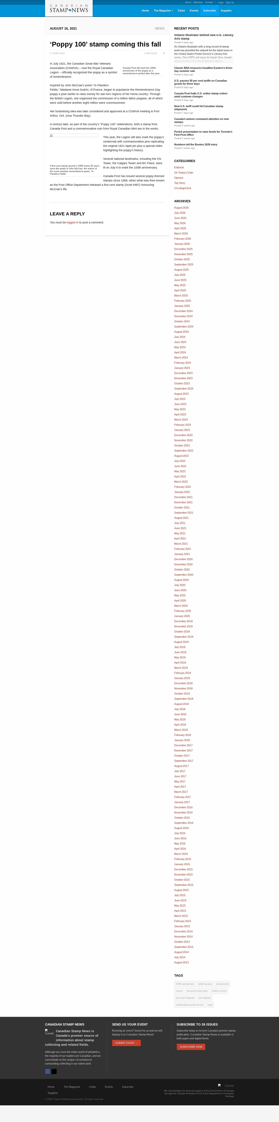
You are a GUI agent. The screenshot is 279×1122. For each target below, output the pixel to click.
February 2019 (182, 673)
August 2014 (181, 952)
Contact (209, 2)
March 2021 (181, 543)
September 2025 (183, 264)
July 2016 (179, 833)
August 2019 (181, 642)
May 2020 (180, 595)
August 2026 (181, 207)
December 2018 (183, 683)
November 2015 (183, 874)
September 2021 (183, 512)
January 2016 (182, 864)
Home (145, 10)
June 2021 (180, 528)
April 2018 (180, 724)
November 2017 (183, 750)
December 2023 (183, 373)
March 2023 (181, 419)
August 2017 (181, 766)
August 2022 (181, 455)
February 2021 (182, 549)
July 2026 (179, 212)
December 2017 (183, 745)
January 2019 (182, 678)
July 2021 (179, 523)
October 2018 (182, 693)
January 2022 (182, 492)
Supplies (226, 10)
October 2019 (182, 631)
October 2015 (182, 879)
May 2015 (180, 905)
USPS (210, 1004)
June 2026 (180, 218)
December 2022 (183, 435)
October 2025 (182, 259)
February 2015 (182, 921)
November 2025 (183, 254)
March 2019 (181, 667)
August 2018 (181, 704)
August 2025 (181, 269)
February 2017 (182, 797)
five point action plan (197, 991)
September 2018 (183, 698)
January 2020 (182, 616)
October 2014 (182, 941)
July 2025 (179, 275)
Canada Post (222, 984)
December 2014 (183, 931)
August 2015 (181, 890)
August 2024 (181, 331)
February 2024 (182, 362)
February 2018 (182, 735)
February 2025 (182, 300)
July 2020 (179, 585)
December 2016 (183, 807)
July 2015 (179, 895)
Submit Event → (126, 1043)
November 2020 (183, 564)
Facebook (47, 1071)
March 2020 (181, 605)
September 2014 (183, 947)
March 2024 (181, 357)
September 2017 (183, 760)
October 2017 (182, 755)
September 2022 (183, 450)
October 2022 (182, 445)
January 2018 (182, 740)
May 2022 (180, 471)
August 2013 (181, 962)
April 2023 (180, 414)
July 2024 (179, 337)
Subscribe (209, 10)
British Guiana (205, 984)
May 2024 (180, 347)
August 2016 (181, 828)
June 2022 (180, 466)
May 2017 (180, 781)
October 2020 (182, 569)
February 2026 (182, 238)
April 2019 (180, 662)
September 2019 (183, 636)
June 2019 (180, 652)
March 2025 (181, 295)
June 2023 (180, 404)
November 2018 (183, 688)
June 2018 (180, 714)
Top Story (179, 183)
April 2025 (180, 290)
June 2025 (180, 280)
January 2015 (182, 926)
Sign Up (230, 2)
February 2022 (182, 486)
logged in (72, 222)
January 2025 (182, 306)
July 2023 (179, 399)
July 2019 (179, 647)
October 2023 (182, 383)
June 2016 (180, 838)
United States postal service (190, 1004)
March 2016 (181, 854)
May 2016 (180, 843)
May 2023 (180, 409)
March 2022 (181, 481)
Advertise (198, 2)
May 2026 (180, 223)
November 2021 (183, 502)
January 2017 (182, 802)
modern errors (219, 991)
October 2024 (182, 321)
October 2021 (182, 507)
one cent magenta (185, 997)
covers (179, 991)
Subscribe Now (191, 1046)
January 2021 (182, 554)
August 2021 (181, 517)
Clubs (181, 10)
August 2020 (181, 580)
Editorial (179, 167)
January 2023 (182, 430)
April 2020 (180, 600)
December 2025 (183, 249)
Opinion (178, 177)
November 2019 (183, 626)
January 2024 (182, 368)
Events (194, 10)
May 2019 (180, 657)
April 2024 (180, 352)
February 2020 (182, 611)
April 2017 (180, 786)
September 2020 (183, 574)
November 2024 (183, 316)
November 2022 (183, 440)
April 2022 (180, 476)
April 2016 (180, 848)
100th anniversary (185, 984)
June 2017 (180, 776)
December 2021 (183, 497)
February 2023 (182, 424)
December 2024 (183, 311)
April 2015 (180, 910)
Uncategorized (182, 188)
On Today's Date (183, 172)
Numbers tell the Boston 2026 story (195, 144)
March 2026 (181, 233)
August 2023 (181, 393)
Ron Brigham (204, 997)
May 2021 (180, 533)
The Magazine (162, 10)
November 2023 (183, 378)
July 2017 (179, 771)
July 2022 (179, 461)
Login (221, 2)
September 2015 (183, 885)
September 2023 (183, 388)
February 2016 (182, 859)
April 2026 (180, 228)
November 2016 (183, 812)
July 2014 (179, 957)
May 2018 (180, 719)
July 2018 (179, 709)
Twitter (54, 1071)
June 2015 (180, 900)
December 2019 (183, 621)
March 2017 (181, 791)
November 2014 (183, 936)
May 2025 (180, 285)
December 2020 (183, 559)
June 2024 (180, 342)
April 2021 (180, 538)
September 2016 (183, 823)
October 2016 (182, 817)
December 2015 (183, 869)
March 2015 (181, 916)
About (188, 2)
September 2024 (183, 326)
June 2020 (180, 590)
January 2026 (182, 243)
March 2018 (181, 729)
